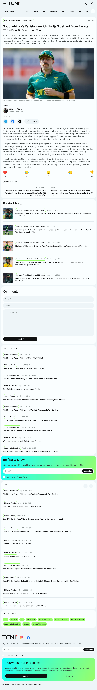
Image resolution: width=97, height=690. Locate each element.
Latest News (9, 11)
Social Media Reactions (12, 624)
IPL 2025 (14, 620)
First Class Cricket (45, 620)
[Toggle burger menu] (4, 3)
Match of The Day (77, 620)
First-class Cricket (57, 11)
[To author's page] (48, 109)
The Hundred (83, 11)
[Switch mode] (86, 3)
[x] (19, 121)
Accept (26, 676)
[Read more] (48, 213)
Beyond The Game (39, 624)
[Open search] (92, 3)
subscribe (88, 471)
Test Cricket (31, 620)
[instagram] (21, 637)
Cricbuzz (13, 182)
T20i (36, 11)
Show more (71, 676)
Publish (19, 339)
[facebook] (12, 121)
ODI (27, 11)
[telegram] (5, 121)
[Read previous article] (24, 191)
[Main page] (14, 3)
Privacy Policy (22, 477)
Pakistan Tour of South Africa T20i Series (18, 21)
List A (71, 11)
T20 (20, 11)
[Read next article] (72, 191)
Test (44, 11)
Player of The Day (61, 620)
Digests (26, 624)
